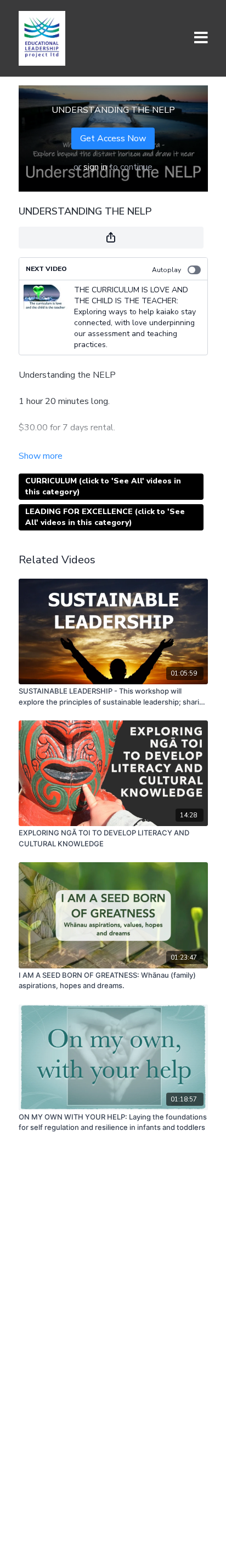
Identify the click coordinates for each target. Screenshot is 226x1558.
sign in (95, 167)
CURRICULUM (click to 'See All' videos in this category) (103, 486)
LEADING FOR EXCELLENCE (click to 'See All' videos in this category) (105, 517)
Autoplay (166, 270)
